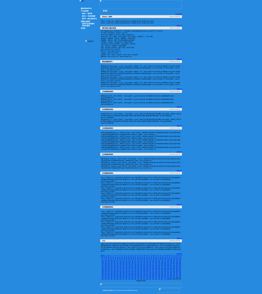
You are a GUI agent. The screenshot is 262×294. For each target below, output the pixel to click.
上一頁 (107, 255)
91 (144, 259)
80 (120, 259)
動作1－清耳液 (87, 13)
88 (138, 259)
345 (171, 272)
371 (168, 274)
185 (177, 263)
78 (115, 259)
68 (174, 257)
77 (113, 259)
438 (126, 279)
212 (177, 265)
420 (153, 277)
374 (177, 274)
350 (106, 274)
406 (112, 277)
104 (177, 259)
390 (144, 276)
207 (162, 265)
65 (167, 257)
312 (153, 271)
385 (129, 276)
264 (171, 268)
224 (132, 266)
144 (135, 262)
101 (168, 259)
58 (151, 257)
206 (159, 265)
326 (114, 272)
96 (156, 259)
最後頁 (170, 279)
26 (161, 255)
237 (171, 266)
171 (135, 263)
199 (138, 265)
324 (109, 272)
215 (106, 266)
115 (129, 260)
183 (171, 263)
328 (120, 272)
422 (159, 277)
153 (162, 262)
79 (117, 259)
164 (114, 263)
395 (159, 276)
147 (144, 262)
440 (132, 279)
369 (162, 274)
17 (140, 255)
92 (147, 259)
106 (103, 260)
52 (138, 257)
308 (141, 271)
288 (162, 269)
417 (144, 277)
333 (135, 272)
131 (177, 260)
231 (153, 266)
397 (165, 276)
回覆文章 (179, 25)
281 (141, 269)
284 (150, 269)
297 (109, 271)
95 (153, 259)
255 (144, 268)
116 (132, 260)
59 (153, 257)
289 (165, 269)
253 (138, 268)
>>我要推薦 (178, 14)
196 (129, 265)
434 (114, 279)
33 (176, 255)
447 (153, 279)
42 (115, 257)
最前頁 (103, 255)
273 (117, 269)
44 (120, 257)
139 (120, 262)
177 (153, 263)
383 (123, 276)
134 (106, 262)
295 (103, 271)
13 (131, 255)
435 (117, 279)
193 (120, 265)
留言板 (83, 28)
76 (111, 259)
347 (177, 272)
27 (163, 255)
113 (123, 260)
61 (158, 257)
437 (123, 279)
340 (156, 272)
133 (103, 262)
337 (147, 272)
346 (174, 272)
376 (103, 276)
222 (126, 266)
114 (126, 260)
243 (109, 268)
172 (138, 263)
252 (135, 268)
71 (180, 257)
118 (138, 260)
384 (126, 276)
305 (132, 271)
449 (159, 279)
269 (106, 269)
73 (104, 259)
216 (109, 266)
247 (120, 268)
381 (117, 276)
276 (126, 269)
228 (144, 266)
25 (158, 255)
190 (112, 265)
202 (147, 265)
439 (129, 279)
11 (126, 255)
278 (132, 269)
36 (102, 257)
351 (109, 274)
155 (168, 262)
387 (135, 276)
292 (174, 269)
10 (124, 255)
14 (133, 255)
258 (153, 268)
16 (137, 255)
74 (106, 259)
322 (103, 272)
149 (150, 262)
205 (156, 265)
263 (168, 268)
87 (135, 259)
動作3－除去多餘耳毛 (89, 18)
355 (120, 274)
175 (147, 263)
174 (144, 263)
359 (132, 274)
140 (123, 262)
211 (174, 265)
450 (162, 279)
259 (156, 268)
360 (135, 274)
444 (144, 279)
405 (109, 277)
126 (162, 260)
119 (141, 260)
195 (126, 265)
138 (117, 262)
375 (180, 274)
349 (103, 274)
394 (156, 276)
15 (135, 255)
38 (106, 257)
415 (138, 277)
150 (153, 262)
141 (126, 262)
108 (109, 260)
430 (102, 279)
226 (138, 266)
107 (106, 260)
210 (171, 265)
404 (106, 277)
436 (120, 279)
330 (126, 272)
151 (156, 262)
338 (150, 272)
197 (132, 265)
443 (141, 279)
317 (168, 271)
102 (171, 259)
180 (162, 263)
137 (114, 262)
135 (109, 262)
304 (129, 271)
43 (117, 257)
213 (180, 265)
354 (117, 274)
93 (149, 259)
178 (156, 263)
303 (126, 271)
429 (180, 277)
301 (120, 271)
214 (103, 266)
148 (147, 262)
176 (150, 263)
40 (111, 257)
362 (141, 274)
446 (150, 279)
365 (150, 274)
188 (106, 265)
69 (176, 257)
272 (114, 269)
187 (103, 265)
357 (126, 274)
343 (165, 272)
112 (120, 260)
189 (109, 265)
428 (177, 277)
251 (132, 268)
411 (126, 277)
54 (142, 257)
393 (153, 276)
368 (159, 274)
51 (135, 257)
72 (102, 259)
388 (138, 276)
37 (104, 257)
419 (150, 277)
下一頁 (166, 279)
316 (165, 271)
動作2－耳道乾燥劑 (88, 16)
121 (147, 260)
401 (177, 276)
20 (146, 255)
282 (144, 269)
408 (117, 277)
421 (156, 277)
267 (180, 268)
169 (129, 263)
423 (162, 277)
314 (159, 271)
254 (141, 268)
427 (174, 277)
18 (142, 255)
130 (174, 260)
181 (165, 263)
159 (180, 262)
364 (147, 274)
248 (123, 268)
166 (120, 263)
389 (141, 276)
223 (129, 266)
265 (174, 268)
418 (147, 277)
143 (132, 262)
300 (117, 271)
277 (129, 269)
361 (138, 274)
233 (159, 266)
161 (106, 263)
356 (123, 274)
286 (156, 269)
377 (106, 276)
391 (147, 276)
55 (144, 257)
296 (106, 271)
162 (109, 263)
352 (112, 274)
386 (132, 276)
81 (122, 259)
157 (174, 262)
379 (112, 276)
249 (126, 268)
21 (149, 255)
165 (117, 263)
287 (159, 269)
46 (124, 257)
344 (168, 272)
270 (109, 269)
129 (171, 260)
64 (165, 257)
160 (103, 263)
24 (156, 255)
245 (114, 268)
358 (129, 274)
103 (174, 259)
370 (165, 274)
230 (150, 266)
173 (141, 263)
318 (171, 271)
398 (168, 276)
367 (156, 274)
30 (170, 255)
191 (114, 265)
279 (135, 269)
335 (141, 272)
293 (177, 269)
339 (153, 272)
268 (103, 269)
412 (129, 277)
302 (123, 271)
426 (171, 277)
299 (114, 271)
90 (142, 259)
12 (128, 255)
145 (138, 262)
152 (159, 262)
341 (159, 272)
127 (165, 260)
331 (129, 272)
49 (131, 257)
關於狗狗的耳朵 (86, 8)
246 (117, 268)
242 (106, 268)
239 (177, 266)
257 (150, 268)
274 (120, 269)
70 (178, 257)
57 (149, 257)
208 (165, 265)
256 (147, 268)
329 (123, 272)
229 (147, 266)
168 (126, 263)
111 (117, 260)
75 (108, 259)
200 (141, 265)
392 (150, 276)
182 (168, 263)
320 (177, 271)
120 (144, 260)
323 (106, 272)
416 (141, 277)
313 (156, 271)
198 (135, 265)
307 (138, 271)
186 (180, 263)
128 (168, 260)
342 (162, 272)
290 (168, 269)
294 (180, 269)
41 (113, 257)
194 (123, 265)
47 (126, 257)
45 (122, 257)
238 (174, 266)
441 (135, 279)
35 (181, 255)
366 (153, 274)
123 (153, 260)
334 (138, 272)
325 (112, 272)
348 (180, 272)
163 (112, 263)
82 (124, 259)
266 (177, 268)
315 (162, 271)
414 (135, 277)
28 (165, 255)
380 (114, 276)
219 (117, 266)
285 (153, 269)
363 (144, 274)
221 (123, 266)
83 (126, 259)
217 (112, 266)
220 (120, 266)
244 (112, 268)
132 (180, 260)
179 (159, 263)
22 (151, 255)
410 (123, 277)
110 (114, 260)
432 (108, 279)
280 (138, 269)
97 (158, 259)
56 (147, 257)
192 (117, 265)
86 (133, 259)
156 (171, 262)
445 (147, 279)
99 (162, 259)
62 (160, 257)
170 (132, 263)
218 (114, 266)
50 (133, 257)
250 (129, 268)
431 (105, 279)
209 (168, 265)
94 (151, 259)
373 (174, 274)
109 (112, 260)
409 (120, 277)
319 (174, 271)
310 (147, 271)
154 (165, 262)
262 (165, 268)
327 (117, 272)
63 (162, 257)
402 (180, 276)
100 (165, 259)
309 (144, 271)
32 (174, 255)
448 (156, 279)
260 (159, 268)
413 (132, 277)
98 (160, 259)
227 (141, 266)
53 (140, 257)
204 (153, 265)
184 (174, 263)
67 (171, 257)
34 (179, 255)
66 (169, 257)
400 (174, 276)
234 (162, 266)
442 (138, 279)
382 (120, 276)
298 (112, 271)
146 (141, 262)
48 (129, 257)
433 (111, 279)
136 (112, 262)
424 (165, 277)
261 (162, 268)
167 (123, 263)
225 (135, 266)
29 (167, 255)
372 (171, 274)
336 (144, 272)
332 (132, 272)
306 (135, 271)
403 (103, 277)
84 (129, 259)
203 (150, 265)
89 (140, 259)
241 (103, 268)
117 (135, 260)
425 (168, 277)
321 (180, 271)
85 (131, 259)
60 (156, 257)
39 (108, 257)
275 (123, 269)
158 (177, 262)
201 (144, 265)
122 (150, 260)
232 (156, 266)
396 (162, 276)
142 (129, 262)
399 (171, 276)
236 (168, 266)
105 (180, 259)
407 (114, 277)
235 (165, 266)
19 (144, 255)
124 (156, 260)
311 (150, 271)
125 (159, 260)
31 (172, 255)
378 (109, 276)
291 (171, 269)
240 (180, 266)
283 (147, 269)
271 (112, 269)
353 (114, 274)
